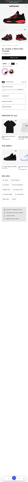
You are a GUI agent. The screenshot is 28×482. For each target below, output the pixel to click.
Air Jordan (9, 45)
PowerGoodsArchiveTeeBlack (8, 137)
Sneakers (4, 45)
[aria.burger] (4, 478)
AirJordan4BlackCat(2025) (9, 166)
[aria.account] (8, 478)
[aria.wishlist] (19, 478)
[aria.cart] (23, 478)
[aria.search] (14, 478)
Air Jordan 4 (15, 45)
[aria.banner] (26, 1)
